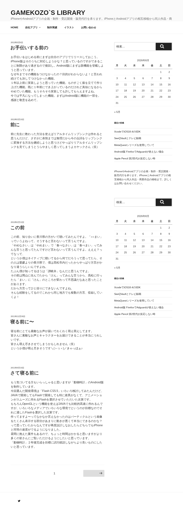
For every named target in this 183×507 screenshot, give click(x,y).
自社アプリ (31, 27)
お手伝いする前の (29, 47)
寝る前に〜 (22, 321)
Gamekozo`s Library (48, 12)
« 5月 (117, 111)
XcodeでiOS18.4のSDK (127, 131)
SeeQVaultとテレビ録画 (127, 138)
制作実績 (52, 27)
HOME (14, 27)
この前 (17, 227)
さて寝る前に (24, 373)
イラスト (69, 27)
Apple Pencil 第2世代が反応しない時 (134, 158)
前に (15, 124)
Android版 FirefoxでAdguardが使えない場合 (139, 151)
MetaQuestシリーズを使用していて (134, 145)
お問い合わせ (88, 27)
